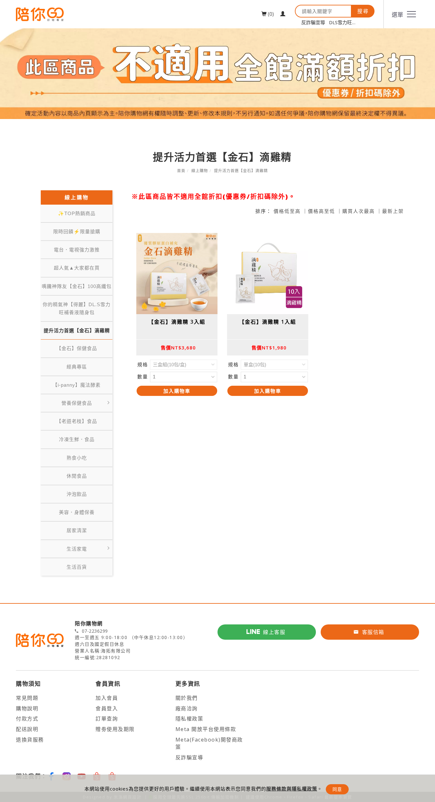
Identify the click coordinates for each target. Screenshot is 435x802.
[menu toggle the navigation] (401, 14)
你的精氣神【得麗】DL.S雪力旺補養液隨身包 (77, 308)
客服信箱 (373, 632)
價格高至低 (321, 211)
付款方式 (27, 718)
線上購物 (199, 170)
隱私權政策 (189, 718)
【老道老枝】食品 (76, 421)
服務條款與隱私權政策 (291, 788)
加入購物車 (176, 391)
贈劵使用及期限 (115, 729)
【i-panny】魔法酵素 (77, 385)
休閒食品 (77, 476)
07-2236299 (95, 631)
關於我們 (186, 697)
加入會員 (107, 697)
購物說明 (27, 708)
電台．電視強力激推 (77, 249)
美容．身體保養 (77, 512)
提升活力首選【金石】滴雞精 (241, 170)
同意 (337, 789)
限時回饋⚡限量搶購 (76, 231)
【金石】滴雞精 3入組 (176, 321)
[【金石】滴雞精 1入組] (267, 273)
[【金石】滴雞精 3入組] (177, 273)
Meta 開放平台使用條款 (205, 729)
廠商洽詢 (186, 708)
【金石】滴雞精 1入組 (267, 321)
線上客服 (274, 632)
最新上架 (393, 211)
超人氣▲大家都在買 (77, 268)
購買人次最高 (358, 211)
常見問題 (27, 697)
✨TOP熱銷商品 (77, 213)
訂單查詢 (107, 718)
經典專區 (77, 366)
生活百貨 (77, 567)
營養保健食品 (76, 403)
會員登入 (107, 708)
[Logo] (40, 14)
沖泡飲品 (77, 494)
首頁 (181, 170)
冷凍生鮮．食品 (77, 439)
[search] (363, 11)
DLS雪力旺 (340, 22)
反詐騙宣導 (313, 22)
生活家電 (77, 549)
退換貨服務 (30, 739)
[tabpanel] (217, 73)
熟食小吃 (77, 458)
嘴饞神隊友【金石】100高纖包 (76, 286)
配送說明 (27, 729)
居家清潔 (77, 530)
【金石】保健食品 (76, 348)
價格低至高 (287, 211)
